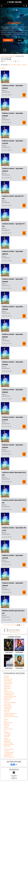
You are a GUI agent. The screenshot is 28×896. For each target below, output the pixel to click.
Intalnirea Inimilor (8, 697)
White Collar (7, 710)
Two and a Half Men (8, 749)
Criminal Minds (7, 733)
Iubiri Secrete (7, 699)
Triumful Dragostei (8, 754)
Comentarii (24, 64)
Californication (7, 739)
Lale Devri (6, 701)
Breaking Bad (7, 741)
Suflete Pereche (7, 705)
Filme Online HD (8, 680)
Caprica (5, 738)
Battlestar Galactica (8, 715)
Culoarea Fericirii (8, 691)
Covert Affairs (7, 735)
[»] (19, 61)
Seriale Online (12, 56)
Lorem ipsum (9, 652)
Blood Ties (6, 725)
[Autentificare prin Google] (16, 765)
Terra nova (6, 711)
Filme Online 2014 (8, 679)
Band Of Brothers (8, 722)
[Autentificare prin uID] (11, 765)
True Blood (6, 750)
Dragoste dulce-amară (9, 693)
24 (4, 718)
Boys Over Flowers (8, 743)
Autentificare (18, 632)
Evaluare (19, 64)
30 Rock (6, 719)
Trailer (19, 40)
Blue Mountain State (9, 744)
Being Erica (6, 724)
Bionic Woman (7, 708)
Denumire (14, 64)
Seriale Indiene (7, 688)
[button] (12, 10)
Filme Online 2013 (8, 683)
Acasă (2, 56)
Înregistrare (11, 632)
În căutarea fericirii (8, 694)
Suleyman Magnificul (9, 757)
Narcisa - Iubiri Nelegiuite (10, 702)
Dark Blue (6, 732)
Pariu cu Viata (7, 704)
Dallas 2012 (6, 685)
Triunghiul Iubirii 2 (8, 707)
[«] (5, 61)
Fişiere (6, 56)
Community (6, 736)
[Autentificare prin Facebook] (14, 765)
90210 (5, 721)
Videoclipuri (6, 676)
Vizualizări (3, 68)
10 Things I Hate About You (10, 713)
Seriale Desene (7, 687)
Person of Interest (8, 729)
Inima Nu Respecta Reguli (10, 696)
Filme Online (15, 2)
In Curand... (6, 677)
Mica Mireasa (7, 755)
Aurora (5, 690)
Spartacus (6, 727)
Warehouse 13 (7, 746)
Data (9, 64)
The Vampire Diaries (8, 752)
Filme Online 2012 (8, 682)
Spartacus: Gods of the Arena (11, 716)
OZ (4, 730)
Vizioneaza (8, 40)
